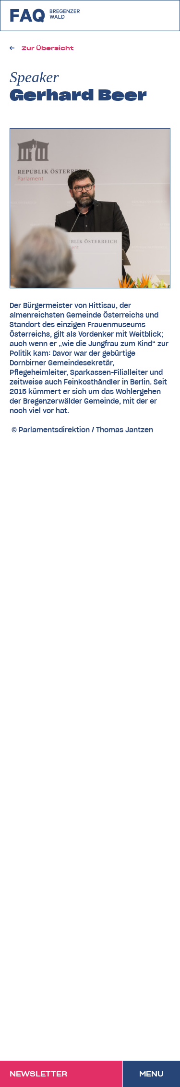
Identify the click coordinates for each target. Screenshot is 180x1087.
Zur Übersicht (47, 48)
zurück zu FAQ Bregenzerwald (45, 15)
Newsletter (38, 1074)
